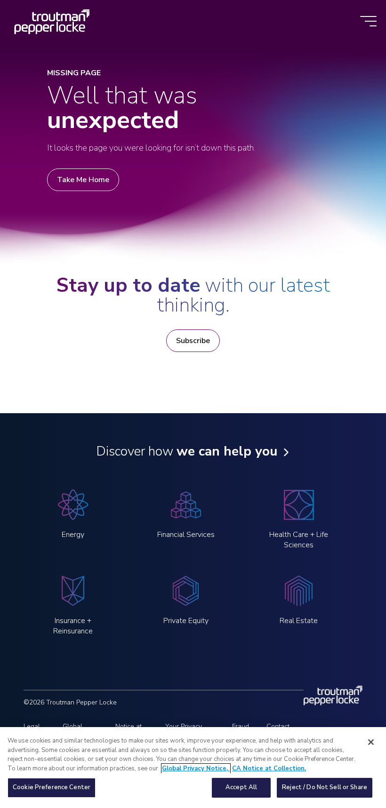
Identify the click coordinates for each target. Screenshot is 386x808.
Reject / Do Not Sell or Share (324, 787)
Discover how (186, 451)
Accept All (241, 787)
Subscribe (193, 341)
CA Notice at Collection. (269, 768)
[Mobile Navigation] (368, 22)
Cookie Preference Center (51, 787)
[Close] (371, 742)
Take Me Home (83, 180)
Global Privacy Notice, (196, 768)
